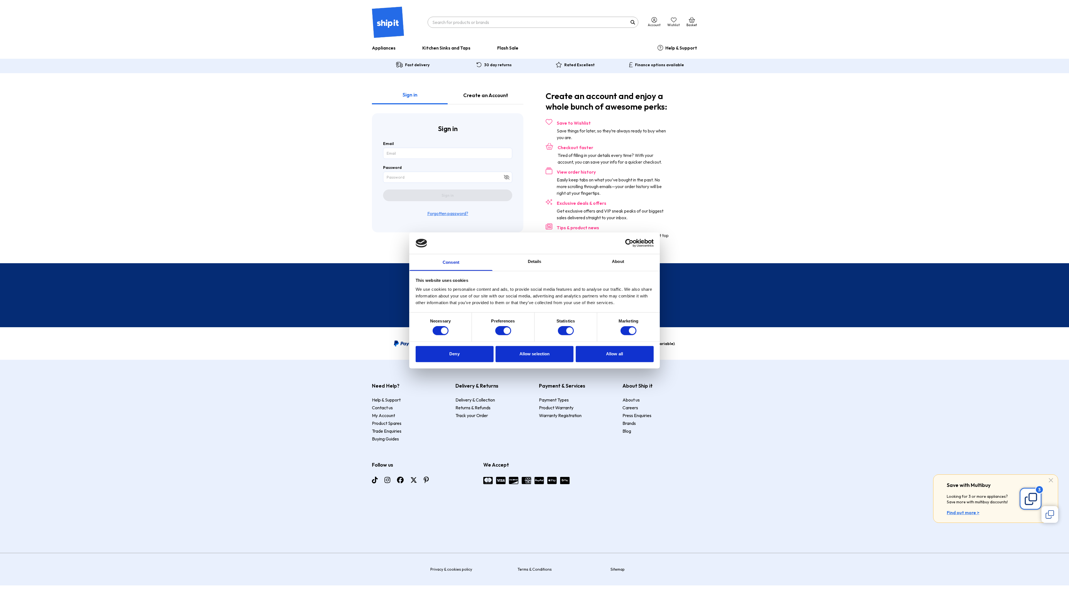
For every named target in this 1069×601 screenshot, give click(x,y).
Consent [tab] (451, 262)
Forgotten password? (447, 213)
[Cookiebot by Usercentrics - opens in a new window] (629, 243)
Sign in (410, 95)
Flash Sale (507, 48)
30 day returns (498, 64)
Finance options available (659, 64)
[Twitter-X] (413, 480)
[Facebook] (400, 480)
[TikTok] (375, 480)
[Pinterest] (426, 480)
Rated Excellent (579, 64)
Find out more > (963, 512)
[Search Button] (632, 22)
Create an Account (485, 95)
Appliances (384, 48)
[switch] (503, 330)
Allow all (614, 353)
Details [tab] (534, 261)
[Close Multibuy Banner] (1050, 480)
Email (388, 144)
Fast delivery (417, 64)
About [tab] (618, 261)
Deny (454, 353)
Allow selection (534, 353)
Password (392, 167)
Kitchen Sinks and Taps (446, 48)
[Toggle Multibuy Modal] (1049, 514)
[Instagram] (387, 480)
